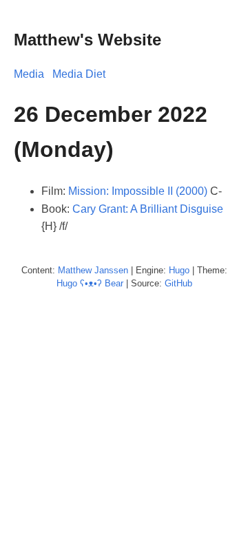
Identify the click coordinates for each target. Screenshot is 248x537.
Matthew (75, 270)
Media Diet (78, 74)
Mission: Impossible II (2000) (137, 191)
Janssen (111, 270)
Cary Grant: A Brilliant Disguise (147, 209)
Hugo (179, 270)
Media (29, 74)
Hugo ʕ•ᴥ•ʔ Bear (89, 283)
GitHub (178, 283)
